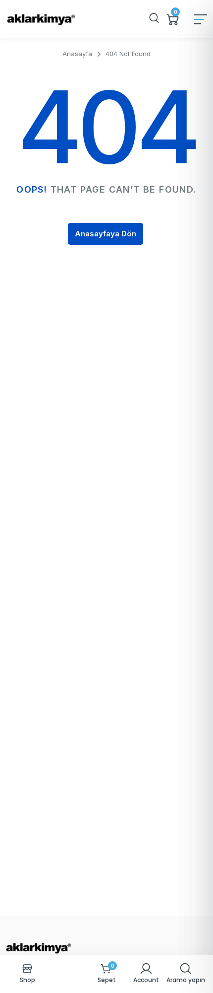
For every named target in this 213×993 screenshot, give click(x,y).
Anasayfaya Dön (105, 233)
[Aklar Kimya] (41, 19)
